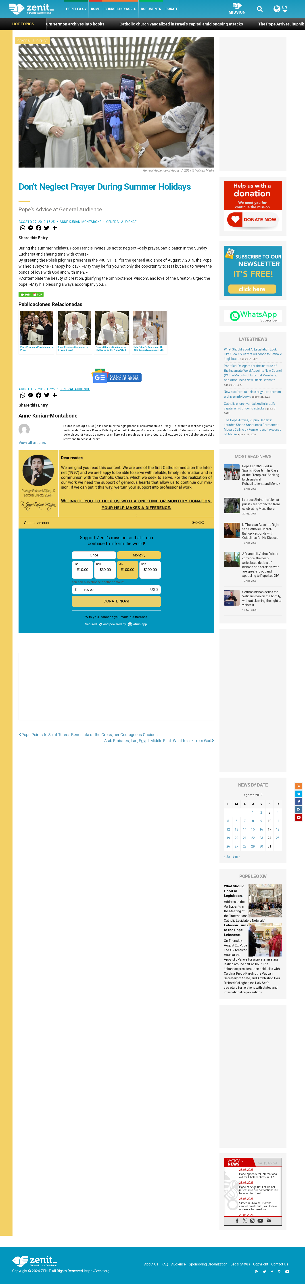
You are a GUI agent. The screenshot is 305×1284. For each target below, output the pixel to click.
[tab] (238, 1162)
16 (261, 829)
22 (253, 838)
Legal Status (240, 1264)
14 (245, 829)
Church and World (120, 9)
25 (278, 838)
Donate (171, 9)
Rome (95, 9)
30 (261, 846)
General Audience (32, 41)
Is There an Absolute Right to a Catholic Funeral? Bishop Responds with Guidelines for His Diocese (260, 531)
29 (253, 846)
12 (228, 829)
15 (253, 829)
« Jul (227, 856)
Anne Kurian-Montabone (81, 222)
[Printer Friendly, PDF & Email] (31, 294)
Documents (151, 9)
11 (278, 821)
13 (236, 829)
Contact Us (279, 1264)
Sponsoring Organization (208, 1264)
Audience (178, 1264)
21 (245, 838)
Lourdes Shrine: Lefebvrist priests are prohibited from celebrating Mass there (261, 504)
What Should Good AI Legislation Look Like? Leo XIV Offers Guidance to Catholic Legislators (253, 354)
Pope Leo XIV (76, 9)
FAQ (165, 1264)
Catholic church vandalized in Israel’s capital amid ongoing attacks (119, 24)
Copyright (260, 1264)
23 (261, 838)
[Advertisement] (116, 691)
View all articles (32, 442)
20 (236, 838)
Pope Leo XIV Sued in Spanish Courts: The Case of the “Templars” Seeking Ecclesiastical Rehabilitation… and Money (261, 474)
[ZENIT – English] (36, 8)
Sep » (236, 856)
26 (228, 846)
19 (228, 838)
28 (245, 846)
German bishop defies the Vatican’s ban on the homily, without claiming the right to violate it (262, 598)
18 (278, 829)
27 (236, 846)
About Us (151, 1264)
